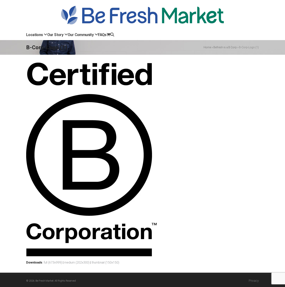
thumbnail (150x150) (105, 262)
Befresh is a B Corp (225, 47)
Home (207, 47)
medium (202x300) (77, 262)
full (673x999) (53, 262)
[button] (108, 35)
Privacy (254, 281)
